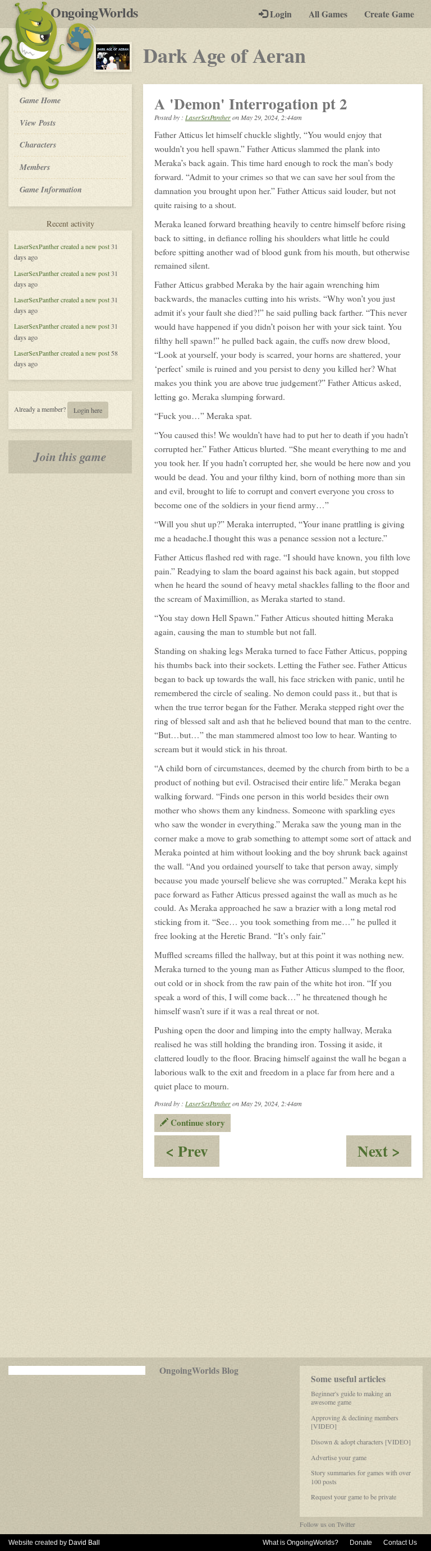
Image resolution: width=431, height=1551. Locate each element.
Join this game (70, 456)
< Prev (192, 1153)
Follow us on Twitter (327, 1524)
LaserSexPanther (36, 246)
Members (35, 167)
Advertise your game (338, 1457)
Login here (88, 410)
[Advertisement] (215, 1267)
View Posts (38, 122)
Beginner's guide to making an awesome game (351, 1398)
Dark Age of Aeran (224, 55)
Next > (384, 1153)
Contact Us (400, 1543)
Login (280, 14)
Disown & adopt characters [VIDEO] (361, 1441)
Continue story (196, 1122)
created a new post (85, 246)
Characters (38, 144)
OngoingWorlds (98, 12)
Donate (361, 1543)
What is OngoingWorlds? (300, 1543)
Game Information (51, 189)
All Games (328, 14)
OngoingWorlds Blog (199, 1370)
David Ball (84, 1543)
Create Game (389, 14)
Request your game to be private (353, 1496)
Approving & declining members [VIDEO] (354, 1422)
